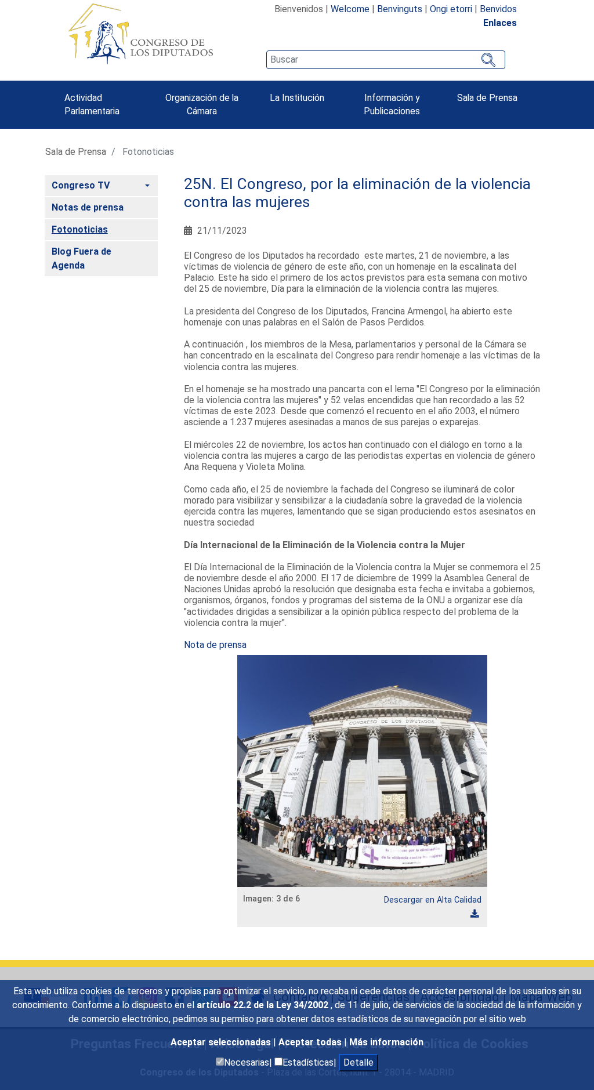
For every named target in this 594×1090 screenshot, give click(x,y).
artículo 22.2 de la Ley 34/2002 (264, 1005)
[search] (385, 59)
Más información (386, 1042)
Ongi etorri (451, 9)
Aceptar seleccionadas (222, 1042)
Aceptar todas (311, 1042)
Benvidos (498, 9)
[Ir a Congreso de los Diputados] (140, 33)
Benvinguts (399, 9)
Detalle (358, 1062)
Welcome (350, 9)
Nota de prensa (215, 644)
